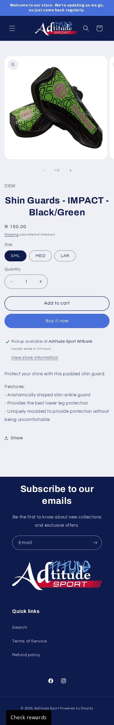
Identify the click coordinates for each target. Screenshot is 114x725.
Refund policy (26, 655)
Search (19, 627)
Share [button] (17, 438)
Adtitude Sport (47, 708)
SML (15, 256)
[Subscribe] (95, 543)
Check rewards (29, 717)
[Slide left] (43, 170)
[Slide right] (70, 170)
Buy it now (57, 321)
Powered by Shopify (76, 708)
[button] (12, 28)
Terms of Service (29, 641)
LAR (65, 256)
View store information (34, 357)
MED (41, 256)
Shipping (12, 234)
